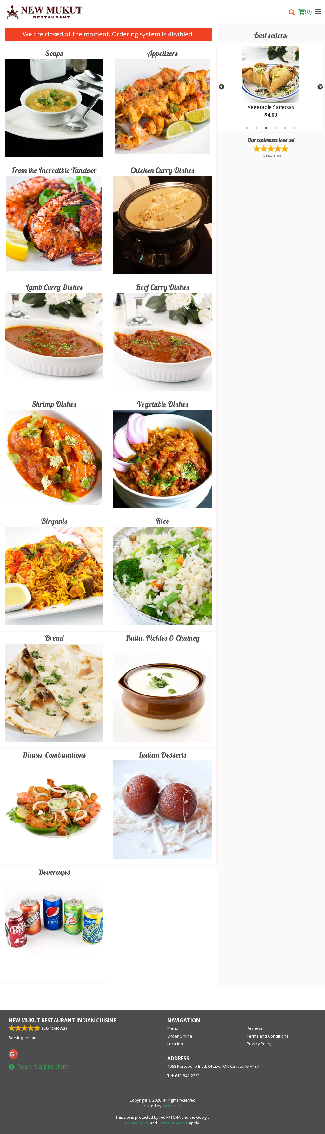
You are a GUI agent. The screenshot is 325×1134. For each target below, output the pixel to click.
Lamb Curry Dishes (54, 287)
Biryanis (54, 521)
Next (320, 87)
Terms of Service (173, 1123)
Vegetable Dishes (162, 404)
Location (175, 1044)
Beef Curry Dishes (162, 287)
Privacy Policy (259, 1044)
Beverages (54, 871)
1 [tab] (247, 128)
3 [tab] (266, 128)
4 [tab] (275, 128)
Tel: (183, 1076)
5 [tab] (285, 128)
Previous (221, 87)
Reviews (254, 1028)
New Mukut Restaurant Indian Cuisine (62, 1020)
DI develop (173, 1106)
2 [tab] (256, 128)
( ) (308, 11)
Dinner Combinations (54, 754)
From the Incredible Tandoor (54, 170)
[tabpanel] (271, 87)
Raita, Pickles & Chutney (162, 638)
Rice (162, 521)
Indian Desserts (162, 754)
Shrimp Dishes (54, 404)
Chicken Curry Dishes (162, 170)
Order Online (179, 1036)
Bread (54, 638)
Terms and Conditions (268, 1036)
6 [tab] (294, 128)
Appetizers (162, 53)
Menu (172, 1028)
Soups (54, 53)
